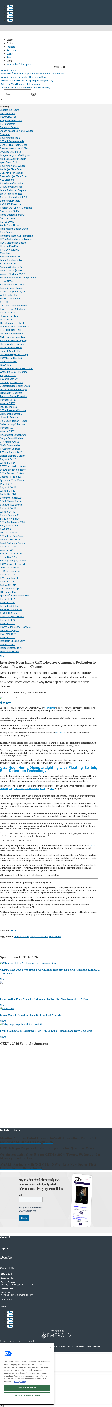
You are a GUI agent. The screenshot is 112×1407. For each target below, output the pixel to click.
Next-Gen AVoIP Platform (13, 158)
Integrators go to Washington (15, 155)
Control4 (4, 788)
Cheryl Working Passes (12, 344)
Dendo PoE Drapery (10, 200)
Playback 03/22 (8, 599)
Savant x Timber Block (11, 553)
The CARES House (9, 651)
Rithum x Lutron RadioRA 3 (13, 197)
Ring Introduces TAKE (11, 120)
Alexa (16, 936)
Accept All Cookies (26, 1388)
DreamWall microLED (11, 497)
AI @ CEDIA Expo (9, 613)
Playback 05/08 (8, 400)
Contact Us (6, 1299)
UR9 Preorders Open (10, 588)
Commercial (35, 77)
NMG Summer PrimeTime (13, 337)
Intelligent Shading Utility (12, 641)
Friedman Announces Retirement (16, 368)
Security (49, 80)
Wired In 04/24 (7, 462)
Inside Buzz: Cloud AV (11, 648)
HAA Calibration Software (13, 434)
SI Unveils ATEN (8, 263)
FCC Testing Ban (8, 407)
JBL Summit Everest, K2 (12, 333)
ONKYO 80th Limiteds (11, 186)
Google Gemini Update (11, 438)
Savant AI (5, 134)
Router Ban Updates (10, 448)
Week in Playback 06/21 (12, 291)
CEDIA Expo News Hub (11, 382)
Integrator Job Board (10, 606)
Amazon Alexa (32, 788)
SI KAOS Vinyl (7, 281)
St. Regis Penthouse (10, 571)
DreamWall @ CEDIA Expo (13, 176)
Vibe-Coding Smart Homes (13, 421)
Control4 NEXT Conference (13, 145)
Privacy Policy (20, 1382)
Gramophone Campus (11, 414)
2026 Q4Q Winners (9, 567)
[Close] (50, 1347)
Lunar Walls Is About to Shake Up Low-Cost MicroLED (32, 1015)
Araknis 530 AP (8, 585)
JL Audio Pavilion (9, 316)
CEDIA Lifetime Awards (12, 141)
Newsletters (34, 87)
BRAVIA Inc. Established (12, 564)
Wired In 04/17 (7, 490)
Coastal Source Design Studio (15, 386)
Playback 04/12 (8, 508)
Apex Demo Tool (8, 162)
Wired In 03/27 (7, 581)
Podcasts (59, 73)
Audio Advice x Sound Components (18, 277)
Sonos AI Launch (8, 218)
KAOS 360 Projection (10, 204)
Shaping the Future (9, 110)
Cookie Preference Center (27, 1395)
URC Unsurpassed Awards (13, 305)
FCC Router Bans (8, 592)
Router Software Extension (13, 396)
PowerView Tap (8, 117)
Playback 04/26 (8, 459)
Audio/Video (21, 80)
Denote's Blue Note (10, 539)
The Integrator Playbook (12, 323)
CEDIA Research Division (13, 410)
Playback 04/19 (8, 487)
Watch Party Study (9, 295)
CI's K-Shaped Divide (11, 501)
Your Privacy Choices (83, 1347)
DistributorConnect (9, 127)
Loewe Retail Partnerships (13, 389)
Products (18, 73)
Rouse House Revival (11, 609)
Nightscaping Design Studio (14, 228)
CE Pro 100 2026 (8, 361)
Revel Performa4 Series (12, 543)
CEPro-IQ (45, 87)
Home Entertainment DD (12, 214)
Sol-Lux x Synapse (9, 630)
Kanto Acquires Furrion (11, 288)
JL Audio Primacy (9, 417)
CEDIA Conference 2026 (12, 522)
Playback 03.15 (8, 620)
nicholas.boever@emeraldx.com (17, 1295)
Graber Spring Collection (12, 424)
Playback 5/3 (7, 427)
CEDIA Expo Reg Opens (12, 536)
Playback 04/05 (8, 546)
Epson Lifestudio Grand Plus (14, 595)
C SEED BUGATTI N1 (10, 330)
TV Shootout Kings (9, 249)
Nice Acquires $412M (11, 270)
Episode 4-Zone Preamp (12, 480)
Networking (23, 77)
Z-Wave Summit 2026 (11, 452)
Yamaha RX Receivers (11, 393)
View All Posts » (9, 77)
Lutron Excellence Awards (13, 260)
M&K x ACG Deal (8, 532)
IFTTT (42, 788)
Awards (10, 57)
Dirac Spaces (7, 232)
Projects (11, 46)
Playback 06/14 (8, 312)
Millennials (60, 733)
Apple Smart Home (9, 225)
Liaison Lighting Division (12, 455)
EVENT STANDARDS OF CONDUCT (59, 1347)
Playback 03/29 (8, 574)
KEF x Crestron (7, 124)
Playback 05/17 (8, 375)
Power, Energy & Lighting (12, 309)
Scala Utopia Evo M (10, 256)
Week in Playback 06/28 (12, 274)
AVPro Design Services (12, 284)
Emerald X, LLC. (13, 1341)
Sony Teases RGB (9, 525)
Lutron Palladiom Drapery (13, 190)
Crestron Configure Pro (11, 267)
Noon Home (49, 708)
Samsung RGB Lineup (11, 504)
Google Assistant (16, 788)
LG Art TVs (5, 365)
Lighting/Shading (36, 80)
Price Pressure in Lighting (13, 340)
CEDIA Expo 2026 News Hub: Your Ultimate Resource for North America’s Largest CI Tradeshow (50, 971)
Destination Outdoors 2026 (14, 148)
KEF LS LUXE (7, 221)
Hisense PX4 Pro (9, 246)
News (5, 73)
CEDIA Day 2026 (8, 557)
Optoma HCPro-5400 (10, 476)
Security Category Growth (13, 560)
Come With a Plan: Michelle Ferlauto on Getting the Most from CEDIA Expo (44, 999)
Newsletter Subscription (19, 64)
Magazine (9, 87)
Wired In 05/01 (7, 431)
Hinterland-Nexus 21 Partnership (16, 235)
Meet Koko (5, 253)
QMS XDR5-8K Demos (11, 172)
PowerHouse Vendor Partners (15, 627)
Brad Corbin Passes (10, 298)
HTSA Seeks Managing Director (16, 239)
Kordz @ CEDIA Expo (11, 169)
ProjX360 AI (6, 529)
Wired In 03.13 (7, 623)
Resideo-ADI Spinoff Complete (16, 207)
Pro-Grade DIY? (8, 634)
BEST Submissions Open (13, 466)
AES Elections (7, 179)
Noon (93, 845)
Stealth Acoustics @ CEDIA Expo (16, 131)
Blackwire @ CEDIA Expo (12, 165)
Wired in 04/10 (7, 511)
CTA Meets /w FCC (10, 441)
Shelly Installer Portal (11, 347)
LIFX (52, 788)
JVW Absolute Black (10, 152)
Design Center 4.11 (10, 515)
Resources (12, 50)
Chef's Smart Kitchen (10, 445)
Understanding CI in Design (14, 354)
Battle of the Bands (10, 518)
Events (10, 53)
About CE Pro (26, 84)
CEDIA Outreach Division (12, 473)
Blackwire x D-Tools (10, 138)
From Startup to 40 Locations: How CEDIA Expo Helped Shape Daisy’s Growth (46, 1031)
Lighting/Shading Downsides (15, 326)
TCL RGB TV (6, 483)
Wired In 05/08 (7, 403)
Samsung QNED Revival (12, 616)
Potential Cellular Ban (11, 358)
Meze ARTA (6, 319)
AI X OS (4, 302)
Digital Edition (21, 87)
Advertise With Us (10, 84)
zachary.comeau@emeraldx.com (17, 1284)
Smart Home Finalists (11, 193)
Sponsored (48, 73)
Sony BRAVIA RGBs (10, 351)
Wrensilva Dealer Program (13, 372)
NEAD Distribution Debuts (13, 242)
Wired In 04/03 (7, 550)
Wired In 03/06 (7, 637)
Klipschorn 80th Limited (12, 183)
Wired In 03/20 (7, 602)
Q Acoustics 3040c (9, 211)
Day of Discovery (9, 379)
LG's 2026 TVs (7, 644)
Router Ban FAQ (8, 494)
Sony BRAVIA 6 (7, 113)
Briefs (11, 73)
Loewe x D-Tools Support (13, 469)
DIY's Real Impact (9, 578)
